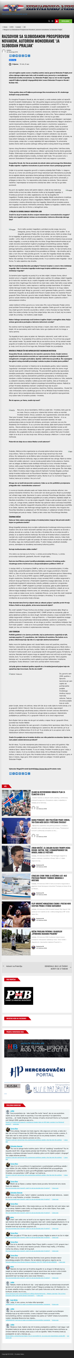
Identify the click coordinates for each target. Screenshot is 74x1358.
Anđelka (9, 50)
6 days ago (55, 1304)
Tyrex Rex (14, 1129)
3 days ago (55, 1188)
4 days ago (40, 1295)
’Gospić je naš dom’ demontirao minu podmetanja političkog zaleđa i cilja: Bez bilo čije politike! (34, 1140)
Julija (12, 1111)
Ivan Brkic (14, 1300)
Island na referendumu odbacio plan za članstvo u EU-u (48, 793)
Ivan (37, 807)
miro (12, 1217)
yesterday (16, 1124)
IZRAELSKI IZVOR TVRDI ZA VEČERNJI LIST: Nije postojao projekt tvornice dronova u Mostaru (49, 878)
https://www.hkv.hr (42, 769)
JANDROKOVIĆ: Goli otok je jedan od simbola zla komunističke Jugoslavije (28, 1304)
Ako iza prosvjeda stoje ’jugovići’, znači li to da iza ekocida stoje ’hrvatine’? (28, 1188)
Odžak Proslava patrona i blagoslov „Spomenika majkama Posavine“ (47, 932)
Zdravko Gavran (16, 1146)
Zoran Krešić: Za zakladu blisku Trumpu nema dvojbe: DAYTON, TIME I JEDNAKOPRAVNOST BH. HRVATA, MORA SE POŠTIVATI (51, 850)
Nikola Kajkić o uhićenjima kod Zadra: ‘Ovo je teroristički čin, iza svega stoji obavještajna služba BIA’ (35, 1336)
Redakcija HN (40, 865)
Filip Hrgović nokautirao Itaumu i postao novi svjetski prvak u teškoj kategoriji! (51, 904)
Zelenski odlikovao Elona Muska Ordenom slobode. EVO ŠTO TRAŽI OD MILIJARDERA (31, 1262)
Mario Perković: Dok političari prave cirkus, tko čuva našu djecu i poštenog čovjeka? (51, 821)
